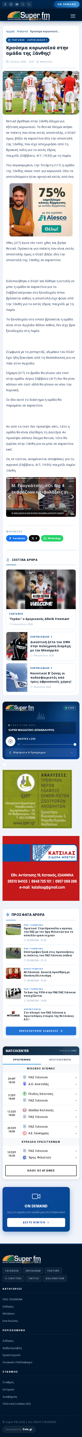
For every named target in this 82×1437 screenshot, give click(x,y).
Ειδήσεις (8, 1306)
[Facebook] (5, 4)
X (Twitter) (13, 1278)
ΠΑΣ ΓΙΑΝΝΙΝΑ (12, 1299)
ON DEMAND (66, 4)
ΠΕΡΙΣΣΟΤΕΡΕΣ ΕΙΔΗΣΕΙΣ (38, 1030)
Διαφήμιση (10, 1397)
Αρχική (10, 31)
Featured (22, 31)
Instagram (33, 1270)
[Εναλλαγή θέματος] (29, 4)
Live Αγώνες (10, 1321)
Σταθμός (8, 1382)
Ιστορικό (8, 1389)
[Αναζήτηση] (22, 4)
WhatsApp (54, 538)
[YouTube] (16, 4)
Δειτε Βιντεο (34, 1222)
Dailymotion (55, 1278)
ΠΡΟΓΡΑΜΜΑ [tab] (21, 1059)
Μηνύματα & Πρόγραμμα (29, 752)
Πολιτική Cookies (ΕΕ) (17, 1404)
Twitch (33, 1278)
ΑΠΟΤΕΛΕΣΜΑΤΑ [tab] (60, 1059)
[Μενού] (73, 16)
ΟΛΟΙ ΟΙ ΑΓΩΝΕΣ (41, 1170)
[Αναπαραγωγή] (10, 741)
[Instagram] (10, 4)
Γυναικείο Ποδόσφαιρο (17, 1362)
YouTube (53, 1270)
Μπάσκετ (9, 1313)
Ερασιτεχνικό (11, 1355)
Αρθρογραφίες (12, 1348)
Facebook (19, 538)
